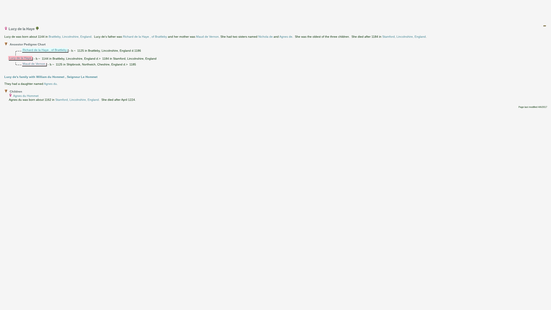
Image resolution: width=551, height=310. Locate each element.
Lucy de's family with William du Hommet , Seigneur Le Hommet (51, 77)
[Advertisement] (275, 11)
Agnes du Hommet (26, 96)
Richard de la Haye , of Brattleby (145, 36)
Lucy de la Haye (20, 58)
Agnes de (285, 36)
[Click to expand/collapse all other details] (544, 25)
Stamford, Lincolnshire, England (404, 36)
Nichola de (265, 36)
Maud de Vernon (207, 36)
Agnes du (50, 83)
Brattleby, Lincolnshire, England (70, 36)
